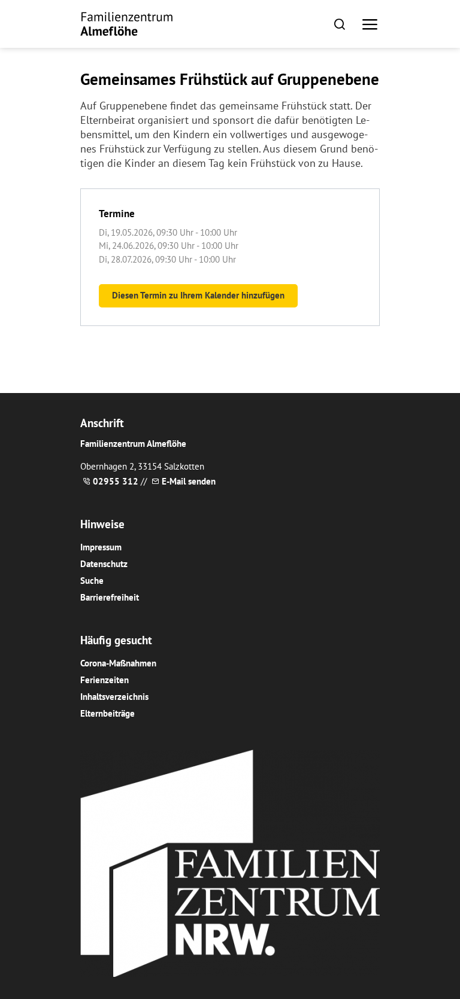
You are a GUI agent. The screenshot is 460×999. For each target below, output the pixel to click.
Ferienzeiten (104, 680)
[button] (339, 23)
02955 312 (115, 481)
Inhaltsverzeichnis (114, 696)
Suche (92, 580)
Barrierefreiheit (109, 597)
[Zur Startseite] (126, 24)
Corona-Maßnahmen (118, 663)
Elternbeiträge (107, 713)
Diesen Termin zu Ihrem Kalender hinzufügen (198, 295)
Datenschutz (104, 563)
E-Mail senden (189, 481)
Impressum (101, 547)
